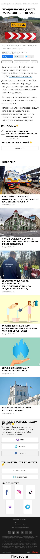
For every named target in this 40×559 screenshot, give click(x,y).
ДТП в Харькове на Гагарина (11, 4)
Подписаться (22, 477)
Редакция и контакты (20, 522)
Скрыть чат (20, 148)
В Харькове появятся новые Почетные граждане (16, 409)
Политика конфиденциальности (20, 527)
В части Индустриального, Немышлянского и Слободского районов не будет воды (19, 328)
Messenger (22, 453)
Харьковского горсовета (20, 76)
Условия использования (19, 519)
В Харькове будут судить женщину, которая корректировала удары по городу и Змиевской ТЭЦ (16, 285)
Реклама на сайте (20, 524)
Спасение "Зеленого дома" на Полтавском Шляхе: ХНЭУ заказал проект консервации (19, 241)
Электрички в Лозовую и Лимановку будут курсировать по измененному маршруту (21, 133)
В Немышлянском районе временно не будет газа (15, 369)
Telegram (21, 446)
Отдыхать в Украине (30, 4)
